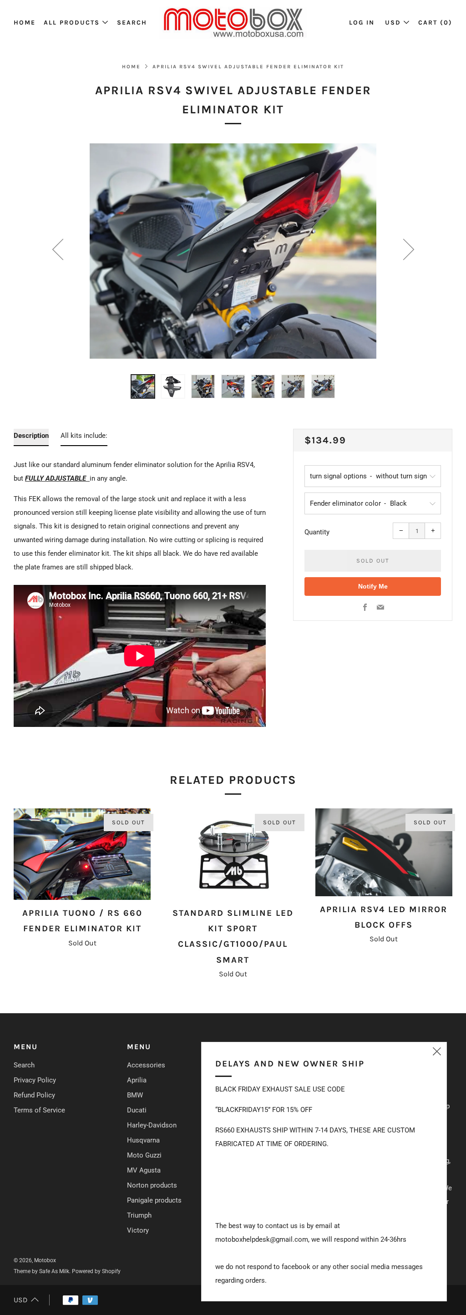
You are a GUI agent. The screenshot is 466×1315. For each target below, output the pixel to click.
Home (24, 22)
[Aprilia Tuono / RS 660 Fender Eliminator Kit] (82, 854)
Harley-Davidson (152, 1125)
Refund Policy (34, 1095)
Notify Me (373, 586)
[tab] (143, 386)
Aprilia (137, 1080)
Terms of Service (39, 1110)
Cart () (435, 22)
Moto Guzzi (144, 1155)
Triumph (139, 1215)
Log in (362, 22)
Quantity (316, 532)
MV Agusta (144, 1170)
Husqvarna (143, 1140)
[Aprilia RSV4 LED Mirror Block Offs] (383, 852)
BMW (135, 1095)
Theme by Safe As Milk (41, 1271)
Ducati (137, 1110)
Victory (138, 1230)
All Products (72, 22)
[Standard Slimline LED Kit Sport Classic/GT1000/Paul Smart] (232, 854)
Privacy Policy (35, 1080)
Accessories (146, 1065)
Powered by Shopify (96, 1271)
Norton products (152, 1185)
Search (132, 22)
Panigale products (154, 1200)
